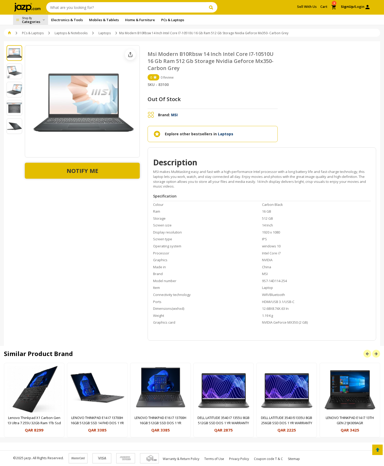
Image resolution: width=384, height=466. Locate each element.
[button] (10, 33)
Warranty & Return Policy (181, 459)
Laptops (104, 33)
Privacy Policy (239, 459)
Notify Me (82, 170)
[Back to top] (377, 450)
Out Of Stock (164, 99)
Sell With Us (307, 6)
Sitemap (294, 459)
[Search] (212, 7)
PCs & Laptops (33, 33)
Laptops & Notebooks (71, 33)
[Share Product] (130, 54)
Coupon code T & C (268, 459)
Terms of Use (214, 459)
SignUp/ (348, 6)
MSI (174, 114)
